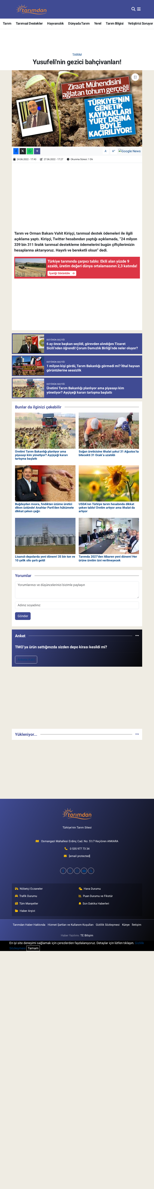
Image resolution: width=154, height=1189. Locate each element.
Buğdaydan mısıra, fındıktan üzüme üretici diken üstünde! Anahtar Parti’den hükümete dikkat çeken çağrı (44, 507)
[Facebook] (63, 871)
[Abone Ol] (130, 151)
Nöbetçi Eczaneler (31, 888)
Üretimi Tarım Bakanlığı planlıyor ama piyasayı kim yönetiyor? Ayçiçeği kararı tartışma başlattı (41, 455)
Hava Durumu (92, 888)
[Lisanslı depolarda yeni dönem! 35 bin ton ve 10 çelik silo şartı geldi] (45, 536)
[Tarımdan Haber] (31, 9)
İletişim (136, 924)
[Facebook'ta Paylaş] (16, 151)
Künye (126, 924)
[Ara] (133, 9)
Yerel (97, 23)
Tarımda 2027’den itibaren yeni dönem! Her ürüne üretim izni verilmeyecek (108, 558)
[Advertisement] (77, 699)
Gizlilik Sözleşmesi (108, 924)
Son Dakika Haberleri (96, 903)
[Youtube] (84, 871)
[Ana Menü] (139, 9)
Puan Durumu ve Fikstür (98, 896)
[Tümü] (137, 636)
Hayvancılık (55, 23)
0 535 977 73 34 (79, 848)
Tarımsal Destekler (29, 23)
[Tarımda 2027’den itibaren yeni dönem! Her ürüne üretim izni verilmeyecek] (109, 536)
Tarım (7, 23)
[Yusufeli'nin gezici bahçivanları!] (77, 108)
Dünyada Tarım (79, 23)
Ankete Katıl (26, 659)
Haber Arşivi (27, 911)
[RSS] (91, 871)
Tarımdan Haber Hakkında (29, 924)
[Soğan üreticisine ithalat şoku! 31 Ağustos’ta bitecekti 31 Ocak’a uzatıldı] (109, 430)
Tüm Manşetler (28, 903)
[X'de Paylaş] (23, 151)
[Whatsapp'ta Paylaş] (30, 151)
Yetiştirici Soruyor (140, 23)
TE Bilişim (86, 935)
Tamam (33, 948)
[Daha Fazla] (37, 151)
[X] (70, 871)
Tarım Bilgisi (114, 23)
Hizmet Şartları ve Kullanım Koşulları (71, 924)
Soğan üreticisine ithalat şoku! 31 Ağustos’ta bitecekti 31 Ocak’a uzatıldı (109, 453)
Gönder (23, 616)
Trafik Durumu (28, 896)
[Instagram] (77, 871)
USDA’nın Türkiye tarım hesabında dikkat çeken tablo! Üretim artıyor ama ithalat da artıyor (107, 507)
